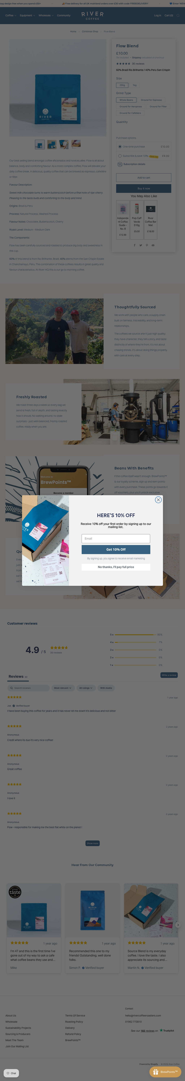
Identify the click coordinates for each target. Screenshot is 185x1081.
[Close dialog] (158, 500)
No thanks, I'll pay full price (116, 567)
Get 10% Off (116, 549)
